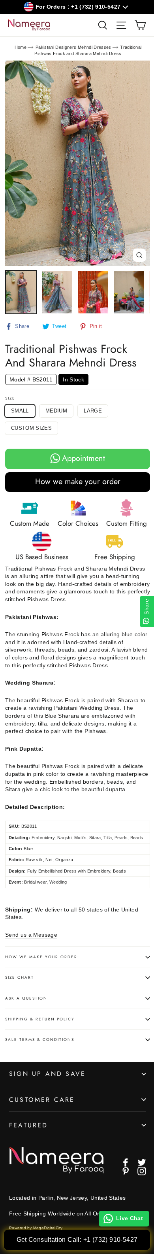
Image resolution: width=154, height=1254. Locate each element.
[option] (77, 163)
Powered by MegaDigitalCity (36, 1228)
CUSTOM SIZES (31, 428)
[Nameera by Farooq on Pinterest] (125, 1171)
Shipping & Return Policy (40, 1019)
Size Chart (19, 977)
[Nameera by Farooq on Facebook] (125, 1162)
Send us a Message (31, 935)
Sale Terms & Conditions (39, 1039)
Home (20, 47)
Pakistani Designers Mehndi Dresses (73, 47)
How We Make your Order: (42, 957)
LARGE (93, 411)
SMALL (20, 411)
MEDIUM (56, 411)
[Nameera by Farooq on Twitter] (141, 1162)
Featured (28, 1125)
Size (10, 398)
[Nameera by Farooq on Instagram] (141, 1171)
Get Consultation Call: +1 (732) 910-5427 (77, 1239)
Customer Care (42, 1099)
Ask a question (26, 998)
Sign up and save (47, 1073)
